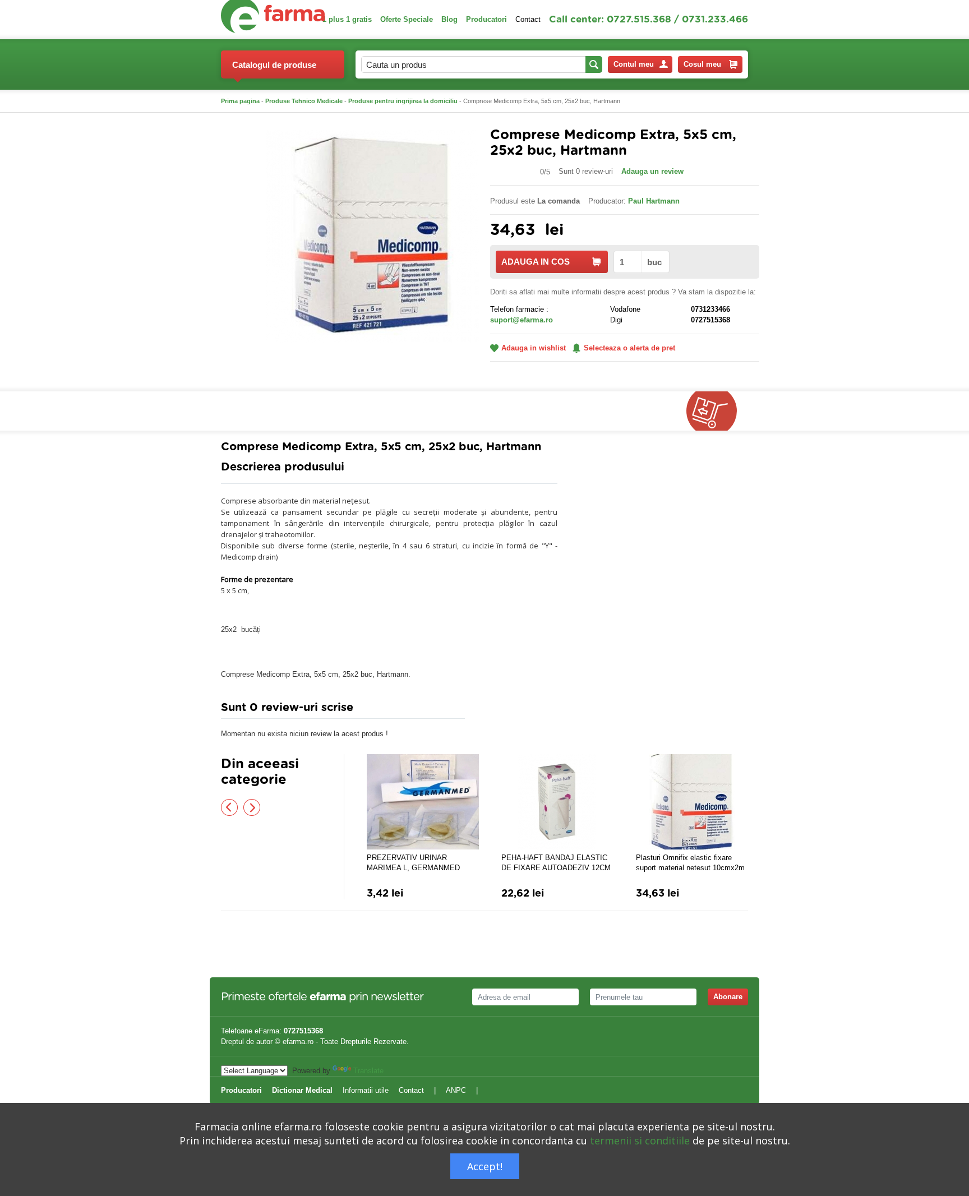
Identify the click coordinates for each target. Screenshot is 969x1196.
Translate (368, 1070)
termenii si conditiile (640, 1140)
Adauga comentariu (518, 710)
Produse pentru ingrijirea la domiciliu (403, 101)
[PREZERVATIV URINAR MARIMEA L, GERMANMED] (423, 801)
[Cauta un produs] (593, 64)
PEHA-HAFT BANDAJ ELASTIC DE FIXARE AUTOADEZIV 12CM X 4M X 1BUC (556, 863)
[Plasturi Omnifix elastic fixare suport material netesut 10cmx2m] (692, 801)
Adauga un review (652, 171)
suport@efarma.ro (521, 320)
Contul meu (633, 64)
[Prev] (229, 807)
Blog (449, 19)
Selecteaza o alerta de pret (629, 348)
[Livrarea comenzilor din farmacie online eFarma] (717, 411)
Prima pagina (240, 101)
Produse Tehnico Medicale (304, 101)
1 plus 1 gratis (347, 19)
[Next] (251, 807)
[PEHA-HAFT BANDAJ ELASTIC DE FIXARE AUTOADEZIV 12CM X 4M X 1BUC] (557, 801)
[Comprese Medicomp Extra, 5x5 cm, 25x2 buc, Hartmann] (372, 236)
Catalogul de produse (274, 65)
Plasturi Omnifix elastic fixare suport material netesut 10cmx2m (690, 862)
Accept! (484, 1166)
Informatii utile (366, 1090)
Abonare (727, 996)
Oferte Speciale (406, 19)
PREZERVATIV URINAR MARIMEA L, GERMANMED (413, 862)
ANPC (456, 1090)
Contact (528, 19)
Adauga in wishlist (533, 348)
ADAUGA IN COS (535, 261)
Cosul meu (702, 64)
